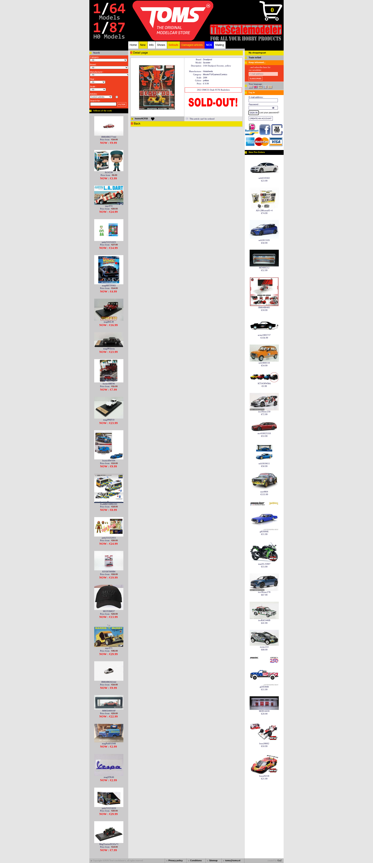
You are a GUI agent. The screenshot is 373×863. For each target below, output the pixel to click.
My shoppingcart (257, 52)
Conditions (196, 860)
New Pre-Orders (257, 152)
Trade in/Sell (255, 57)
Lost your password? (269, 112)
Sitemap (213, 860)
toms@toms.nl (232, 860)
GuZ (279, 860)
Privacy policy (175, 860)
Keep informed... (257, 62)
